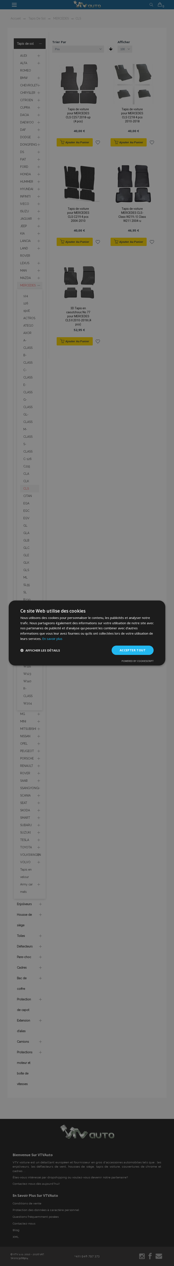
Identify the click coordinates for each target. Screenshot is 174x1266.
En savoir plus (52, 638)
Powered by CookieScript (138, 661)
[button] (40, 650)
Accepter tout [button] (133, 650)
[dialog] (87, 633)
